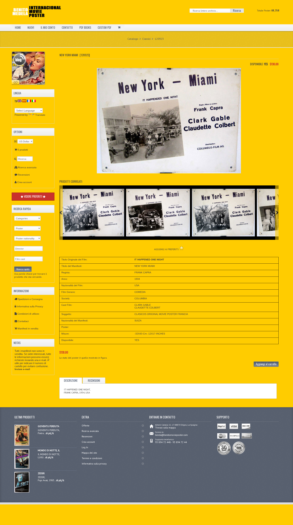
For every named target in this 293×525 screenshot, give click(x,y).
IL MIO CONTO (48, 27)
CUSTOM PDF (104, 27)
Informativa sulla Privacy (30, 306)
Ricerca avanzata (27, 167)
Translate (40, 115)
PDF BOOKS (85, 27)
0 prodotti (23, 149)
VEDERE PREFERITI (33, 196)
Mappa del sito (89, 452)
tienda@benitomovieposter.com (171, 434)
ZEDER (41, 473)
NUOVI (30, 27)
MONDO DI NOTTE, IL (49, 450)
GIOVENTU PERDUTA (48, 426)
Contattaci (23, 321)
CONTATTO (67, 27)
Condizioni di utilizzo (28, 313)
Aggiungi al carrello (266, 364)
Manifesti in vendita (28, 328)
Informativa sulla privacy (94, 463)
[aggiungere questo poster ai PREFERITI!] (181, 248)
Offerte (85, 425)
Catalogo (133, 38)
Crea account (24, 182)
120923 (159, 38)
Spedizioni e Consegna (30, 299)
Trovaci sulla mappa (165, 427)
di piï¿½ (50, 433)
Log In (85, 447)
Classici (146, 38)
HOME (18, 27)
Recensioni (24, 174)
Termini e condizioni (92, 458)
